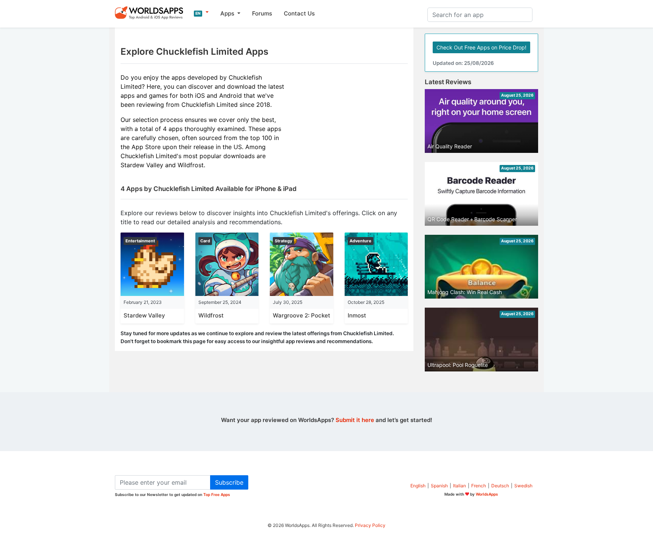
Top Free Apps (216, 494)
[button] (201, 12)
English (418, 485)
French (478, 485)
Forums (262, 13)
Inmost (357, 315)
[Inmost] (376, 263)
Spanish (439, 485)
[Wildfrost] (227, 263)
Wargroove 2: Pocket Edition (312, 315)
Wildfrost (211, 315)
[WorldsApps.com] (151, 12)
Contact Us (299, 13)
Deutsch (500, 485)
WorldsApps (487, 494)
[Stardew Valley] (152, 263)
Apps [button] (228, 13)
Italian (459, 485)
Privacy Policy (370, 525)
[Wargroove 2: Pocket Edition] (301, 263)
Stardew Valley (144, 315)
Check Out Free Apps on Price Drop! (481, 47)
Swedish (523, 485)
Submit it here (355, 420)
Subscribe (229, 482)
